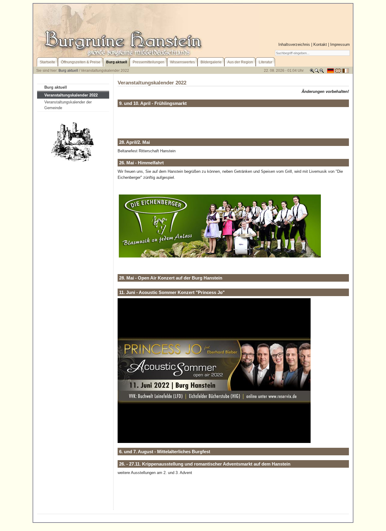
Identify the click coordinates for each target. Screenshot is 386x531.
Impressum (340, 44)
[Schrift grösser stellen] (312, 72)
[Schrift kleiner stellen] (321, 72)
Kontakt (320, 44)
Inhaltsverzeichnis (294, 44)
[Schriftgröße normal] (317, 72)
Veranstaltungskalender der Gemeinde (68, 105)
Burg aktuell (68, 70)
